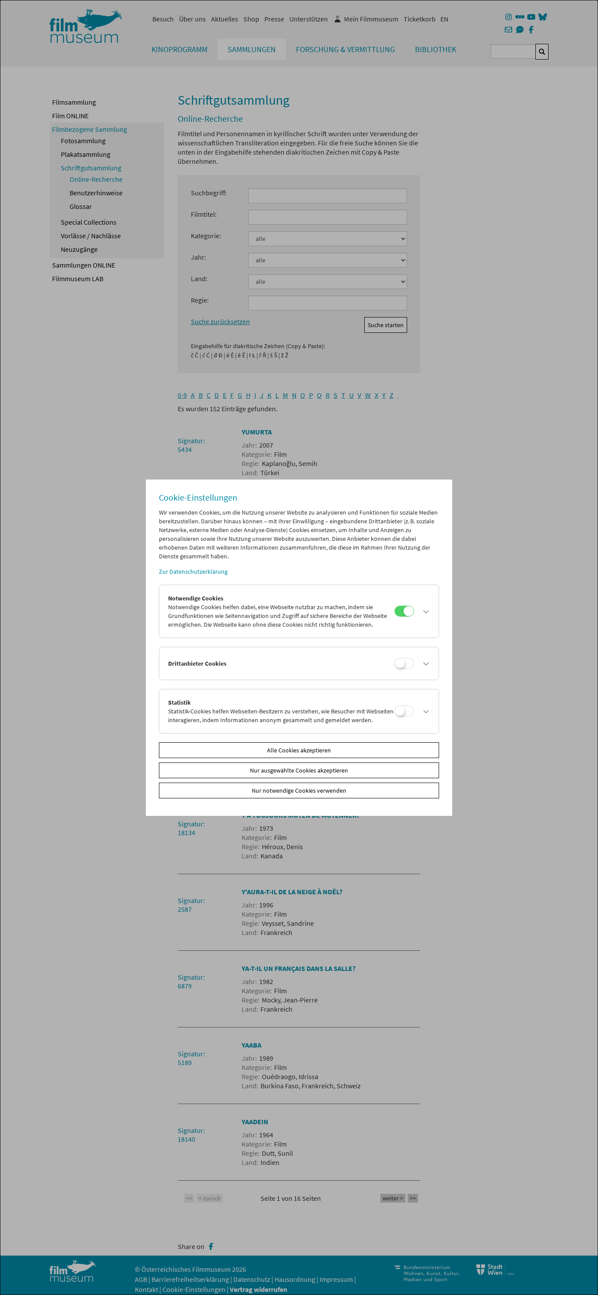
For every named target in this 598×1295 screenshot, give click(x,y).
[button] (424, 611)
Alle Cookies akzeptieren (299, 750)
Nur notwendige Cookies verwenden (299, 790)
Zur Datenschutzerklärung (193, 571)
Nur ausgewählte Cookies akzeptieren (299, 770)
